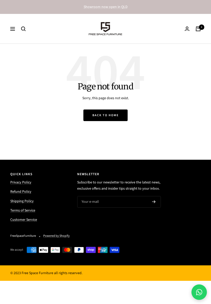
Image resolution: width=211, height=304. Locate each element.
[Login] (187, 29)
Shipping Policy (22, 201)
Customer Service (23, 219)
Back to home (105, 115)
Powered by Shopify (56, 236)
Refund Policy (20, 191)
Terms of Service (22, 210)
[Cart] (198, 29)
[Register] (154, 201)
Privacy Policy (20, 182)
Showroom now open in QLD (106, 7)
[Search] (23, 29)
